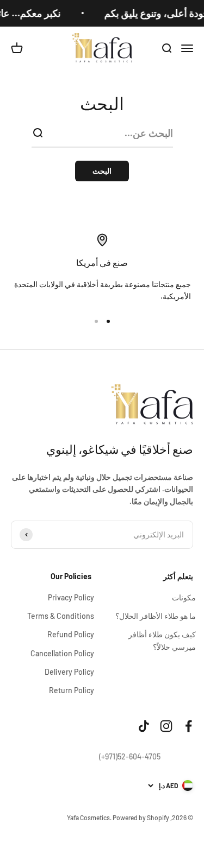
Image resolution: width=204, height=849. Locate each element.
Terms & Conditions (60, 615)
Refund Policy (70, 634)
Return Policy (71, 690)
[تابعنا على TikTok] (144, 726)
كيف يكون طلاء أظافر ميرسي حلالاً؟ (162, 640)
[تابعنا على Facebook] (188, 726)
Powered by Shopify (141, 817)
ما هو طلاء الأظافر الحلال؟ (155, 615)
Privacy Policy (71, 597)
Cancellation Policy (62, 653)
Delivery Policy (69, 671)
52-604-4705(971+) (129, 756)
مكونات (184, 597)
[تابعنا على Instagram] (166, 726)
